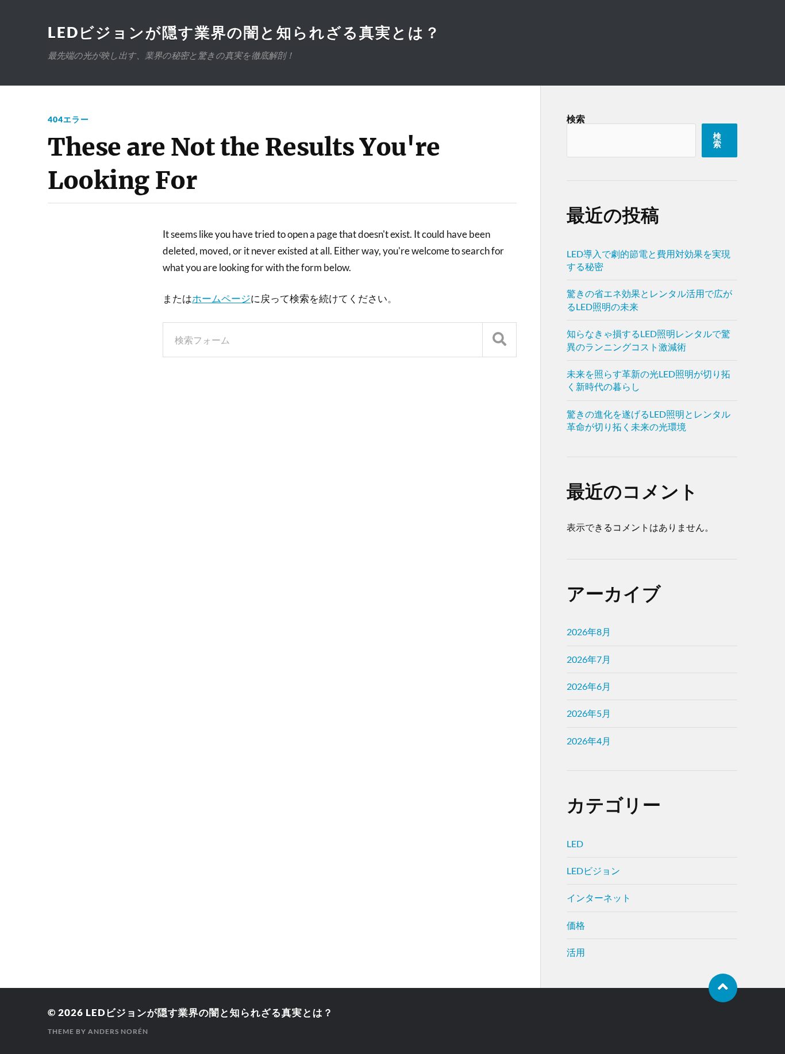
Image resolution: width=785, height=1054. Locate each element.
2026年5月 (589, 713)
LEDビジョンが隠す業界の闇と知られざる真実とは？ (244, 32)
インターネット (599, 897)
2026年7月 (589, 659)
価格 (576, 925)
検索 (576, 118)
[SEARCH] (499, 339)
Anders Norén (118, 1031)
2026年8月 (589, 631)
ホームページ (221, 298)
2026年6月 (589, 686)
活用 (576, 952)
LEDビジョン (593, 870)
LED (575, 843)
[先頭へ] (723, 988)
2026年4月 (589, 740)
